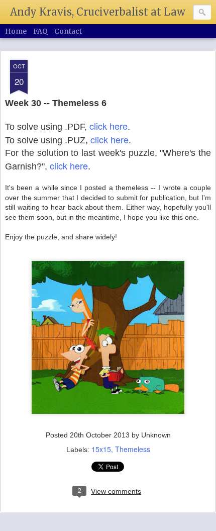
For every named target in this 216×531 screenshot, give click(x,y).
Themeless (132, 449)
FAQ (40, 31)
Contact (68, 31)
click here (108, 125)
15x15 (101, 449)
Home (16, 31)
